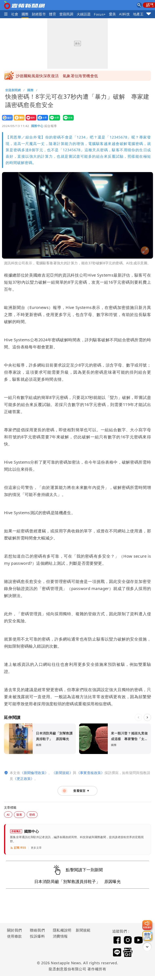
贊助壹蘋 (18, 120)
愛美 (112, 14)
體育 (52, 14)
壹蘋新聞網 (13, 90)
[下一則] (147, 717)
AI (8, 814)
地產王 (138, 14)
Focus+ (100, 14)
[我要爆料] (147, 925)
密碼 (32, 814)
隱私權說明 (61, 930)
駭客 (19, 814)
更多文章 (36, 847)
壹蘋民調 (66, 14)
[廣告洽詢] (147, 936)
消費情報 (60, 936)
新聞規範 (83, 930)
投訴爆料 (37, 936)
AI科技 (124, 14)
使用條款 (14, 936)
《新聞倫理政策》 (34, 772)
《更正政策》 (23, 778)
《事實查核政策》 (90, 772)
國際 (25, 14)
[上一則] (138, 717)
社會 (14, 14)
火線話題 (84, 14)
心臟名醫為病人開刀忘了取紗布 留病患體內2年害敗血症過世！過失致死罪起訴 (81, 77)
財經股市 (39, 14)
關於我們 (14, 930)
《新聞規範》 (62, 772)
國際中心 (37, 126)
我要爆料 (30, 120)
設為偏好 (6, 120)
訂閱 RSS (20, 847)
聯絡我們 (37, 930)
